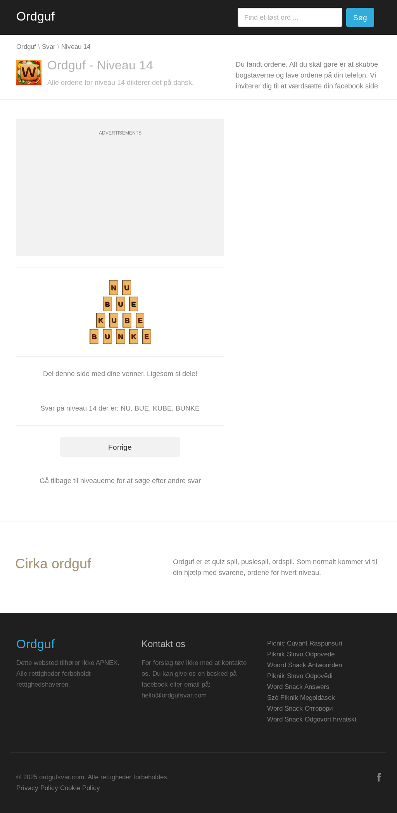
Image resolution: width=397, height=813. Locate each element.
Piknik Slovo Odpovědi (300, 676)
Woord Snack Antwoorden (304, 665)
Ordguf (35, 16)
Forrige (120, 447)
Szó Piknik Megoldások (301, 697)
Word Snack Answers (298, 686)
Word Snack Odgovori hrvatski (311, 719)
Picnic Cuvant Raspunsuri (304, 643)
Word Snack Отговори (300, 708)
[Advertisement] (120, 201)
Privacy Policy (37, 788)
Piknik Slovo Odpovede (301, 654)
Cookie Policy (80, 788)
